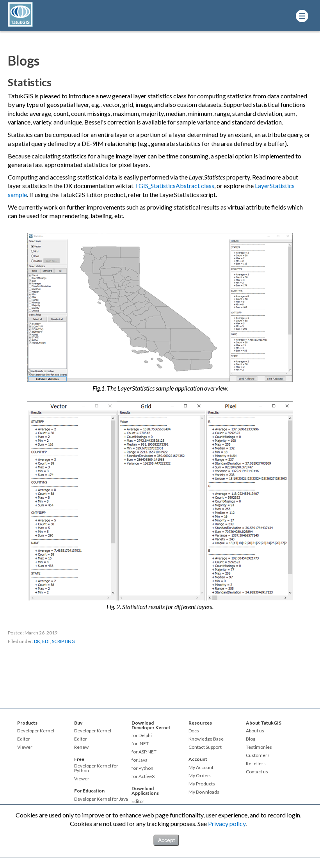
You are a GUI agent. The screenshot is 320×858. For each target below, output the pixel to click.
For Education (89, 791)
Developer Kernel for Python (96, 768)
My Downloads (203, 792)
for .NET (140, 743)
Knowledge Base (206, 739)
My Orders (200, 775)
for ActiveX (143, 776)
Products (27, 723)
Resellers (256, 763)
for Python (142, 768)
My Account (200, 767)
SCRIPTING (63, 641)
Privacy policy (226, 823)
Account (197, 759)
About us (255, 730)
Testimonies (259, 747)
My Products (201, 784)
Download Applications (145, 790)
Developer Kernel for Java (101, 799)
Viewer (24, 747)
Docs (193, 730)
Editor (23, 739)
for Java (140, 760)
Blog (250, 739)
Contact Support (205, 747)
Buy (78, 723)
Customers (258, 755)
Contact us (257, 771)
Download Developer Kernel (151, 725)
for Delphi (142, 735)
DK (37, 641)
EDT (46, 641)
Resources (200, 723)
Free (79, 759)
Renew (81, 747)
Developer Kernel (35, 730)
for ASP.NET (144, 752)
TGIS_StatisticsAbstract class (174, 185)
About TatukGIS (263, 723)
